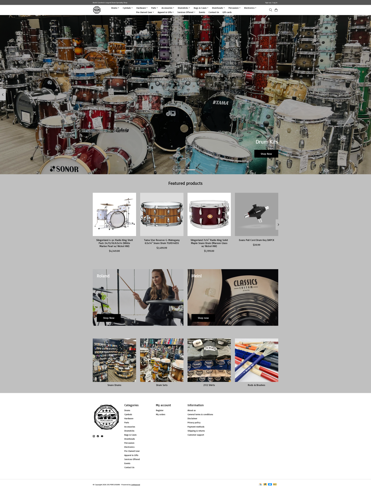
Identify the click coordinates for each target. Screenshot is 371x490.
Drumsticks (129, 430)
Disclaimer (192, 418)
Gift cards (227, 12)
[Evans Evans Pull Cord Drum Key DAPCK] (256, 214)
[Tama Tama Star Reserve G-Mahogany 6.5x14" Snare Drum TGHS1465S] (161, 214)
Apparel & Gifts (131, 455)
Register (159, 410)
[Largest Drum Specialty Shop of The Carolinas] (97, 10)
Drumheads (129, 438)
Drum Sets (162, 385)
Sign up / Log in (271, 2)
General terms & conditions (200, 414)
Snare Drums (114, 385)
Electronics (129, 447)
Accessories (129, 426)
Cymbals (128, 414)
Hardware (128, 418)
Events (202, 12)
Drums (127, 410)
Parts (126, 422)
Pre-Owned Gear (132, 451)
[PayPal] (275, 484)
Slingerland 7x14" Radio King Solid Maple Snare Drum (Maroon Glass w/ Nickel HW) (209, 243)
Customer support (196, 434)
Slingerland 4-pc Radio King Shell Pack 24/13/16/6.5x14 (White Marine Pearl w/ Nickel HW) (114, 243)
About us (192, 410)
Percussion (129, 443)
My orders (160, 414)
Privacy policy (194, 422)
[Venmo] (270, 484)
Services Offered (132, 459)
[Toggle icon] (270, 10)
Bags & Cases (130, 434)
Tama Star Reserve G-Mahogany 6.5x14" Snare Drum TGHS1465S (162, 241)
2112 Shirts (209, 385)
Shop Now (266, 153)
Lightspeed (135, 484)
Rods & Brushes (256, 385)
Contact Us (214, 12)
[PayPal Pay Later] (265, 484)
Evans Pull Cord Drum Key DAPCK (256, 240)
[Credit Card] (260, 484)
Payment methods (196, 426)
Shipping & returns (196, 430)
